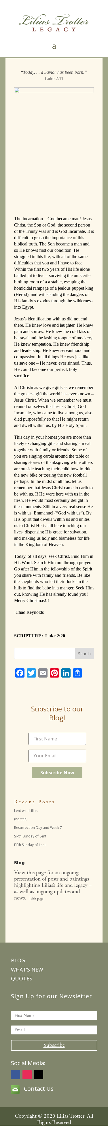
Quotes (21, 978)
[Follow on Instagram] (27, 1074)
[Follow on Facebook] (15, 1074)
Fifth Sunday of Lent (30, 844)
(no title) (20, 819)
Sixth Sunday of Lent (30, 836)
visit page (37, 898)
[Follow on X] (38, 1074)
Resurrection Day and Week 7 (38, 827)
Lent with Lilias (25, 810)
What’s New (27, 969)
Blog (18, 960)
